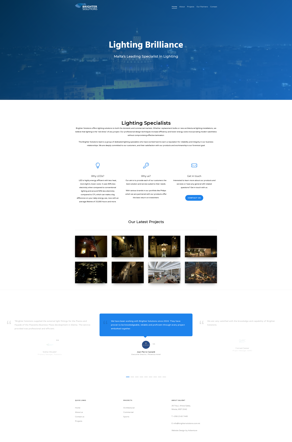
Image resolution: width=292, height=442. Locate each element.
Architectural (128, 408)
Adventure (192, 430)
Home (77, 408)
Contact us (79, 417)
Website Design (178, 430)
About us (79, 412)
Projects (78, 421)
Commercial (128, 412)
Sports (126, 417)
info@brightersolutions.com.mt (186, 423)
